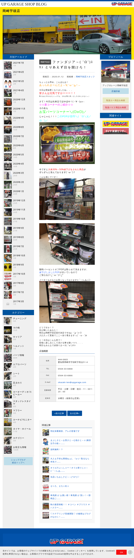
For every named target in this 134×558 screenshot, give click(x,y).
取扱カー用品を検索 (115, 100)
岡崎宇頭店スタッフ (85, 76)
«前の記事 (59, 413)
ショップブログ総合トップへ (18, 461)
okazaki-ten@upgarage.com (72, 382)
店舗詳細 (115, 91)
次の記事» (74, 413)
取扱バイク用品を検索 (115, 107)
